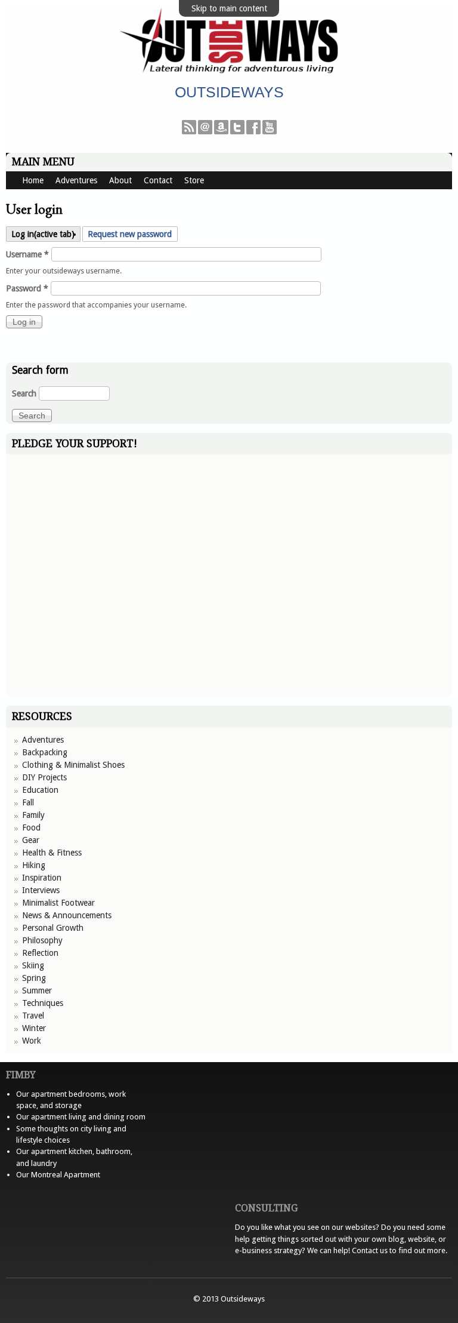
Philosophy (42, 940)
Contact (158, 180)
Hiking (33, 865)
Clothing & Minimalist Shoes (73, 765)
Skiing (33, 965)
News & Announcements (67, 915)
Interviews (41, 890)
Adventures (76, 180)
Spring (34, 978)
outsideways (229, 92)
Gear (30, 840)
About (120, 180)
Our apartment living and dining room (81, 1116)
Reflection (40, 953)
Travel (33, 1015)
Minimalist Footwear (58, 902)
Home (33, 180)
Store (194, 180)
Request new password (130, 234)
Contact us (370, 1250)
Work (31, 1040)
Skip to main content (229, 8)
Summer (37, 990)
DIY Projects (44, 777)
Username (27, 254)
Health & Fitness (52, 852)
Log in (43, 234)
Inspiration (41, 877)
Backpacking (44, 752)
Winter (34, 1028)
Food (31, 827)
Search (25, 393)
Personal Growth (52, 928)
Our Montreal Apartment (58, 1174)
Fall (28, 802)
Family (33, 815)
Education (40, 790)
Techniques (42, 1003)
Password (27, 288)
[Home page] (229, 72)
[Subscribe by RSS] (189, 131)
